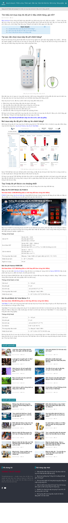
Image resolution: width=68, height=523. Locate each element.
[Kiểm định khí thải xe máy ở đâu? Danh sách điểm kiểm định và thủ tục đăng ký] (39, 407)
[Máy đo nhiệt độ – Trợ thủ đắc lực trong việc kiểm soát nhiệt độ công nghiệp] (39, 454)
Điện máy (34, 3)
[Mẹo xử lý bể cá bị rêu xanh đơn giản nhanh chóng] (6, 380)
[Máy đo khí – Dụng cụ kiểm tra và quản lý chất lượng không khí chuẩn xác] (6, 454)
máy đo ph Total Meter (32, 126)
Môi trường (53, 3)
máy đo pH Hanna (20, 126)
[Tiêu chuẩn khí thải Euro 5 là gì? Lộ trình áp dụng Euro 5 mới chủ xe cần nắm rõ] (6, 416)
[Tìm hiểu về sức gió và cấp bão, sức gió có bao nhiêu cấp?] (39, 371)
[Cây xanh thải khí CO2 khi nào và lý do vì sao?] (39, 352)
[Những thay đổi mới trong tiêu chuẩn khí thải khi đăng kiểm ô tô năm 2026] (6, 407)
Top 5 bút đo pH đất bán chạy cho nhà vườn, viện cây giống (27, 117)
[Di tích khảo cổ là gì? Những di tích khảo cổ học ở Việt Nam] (39, 390)
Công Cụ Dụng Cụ (10, 3)
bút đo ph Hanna (19, 271)
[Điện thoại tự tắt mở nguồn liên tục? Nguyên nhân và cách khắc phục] (6, 371)
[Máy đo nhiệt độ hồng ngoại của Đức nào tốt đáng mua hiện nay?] (6, 435)
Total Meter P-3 (6, 303)
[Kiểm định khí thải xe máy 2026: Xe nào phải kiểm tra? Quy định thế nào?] (6, 425)
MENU (3, 4)
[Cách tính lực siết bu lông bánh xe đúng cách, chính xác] (6, 390)
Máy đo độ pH (6, 20)
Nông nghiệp (60, 3)
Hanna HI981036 (55, 271)
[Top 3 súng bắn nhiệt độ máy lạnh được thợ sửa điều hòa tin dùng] (39, 435)
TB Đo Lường (20, 3)
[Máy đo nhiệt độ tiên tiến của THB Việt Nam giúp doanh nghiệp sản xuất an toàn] (6, 445)
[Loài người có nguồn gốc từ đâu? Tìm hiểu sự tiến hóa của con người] (6, 361)
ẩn (45, 27)
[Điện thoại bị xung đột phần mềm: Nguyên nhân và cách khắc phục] (39, 380)
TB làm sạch (27, 3)
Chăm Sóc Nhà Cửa (43, 3)
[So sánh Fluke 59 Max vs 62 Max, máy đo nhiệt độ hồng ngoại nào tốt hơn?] (39, 426)
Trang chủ (4, 9)
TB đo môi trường (12, 9)
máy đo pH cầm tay (18, 195)
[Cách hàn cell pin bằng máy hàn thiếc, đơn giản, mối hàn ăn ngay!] (6, 352)
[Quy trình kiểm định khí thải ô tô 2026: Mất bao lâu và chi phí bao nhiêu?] (39, 416)
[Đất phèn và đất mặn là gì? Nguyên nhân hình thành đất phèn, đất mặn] (39, 361)
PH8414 (4, 195)
